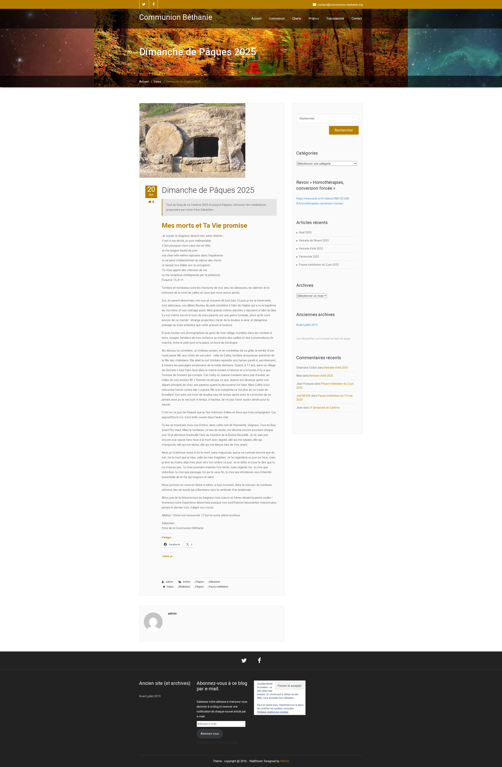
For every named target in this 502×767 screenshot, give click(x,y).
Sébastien (214, 581)
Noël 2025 (305, 232)
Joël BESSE (303, 395)
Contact (357, 18)
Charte (296, 18)
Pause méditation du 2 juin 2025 (319, 264)
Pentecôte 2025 (309, 256)
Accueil (256, 18)
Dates (157, 81)
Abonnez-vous (210, 733)
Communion (277, 18)
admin (169, 581)
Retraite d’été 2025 (311, 248)
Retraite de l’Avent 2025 (314, 240)
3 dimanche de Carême (325, 407)
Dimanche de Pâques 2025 (208, 190)
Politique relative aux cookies (272, 711)
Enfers (186, 581)
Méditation (184, 586)
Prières (314, 18)
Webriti (284, 761)
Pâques (200, 581)
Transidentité (335, 18)
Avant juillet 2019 (307, 324)
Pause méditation (218, 586)
